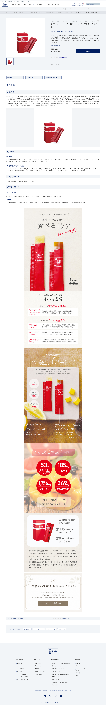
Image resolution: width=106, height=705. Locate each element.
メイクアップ (51, 629)
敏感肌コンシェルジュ (53, 4)
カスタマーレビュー (51, 77)
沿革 (77, 675)
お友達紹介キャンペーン (58, 668)
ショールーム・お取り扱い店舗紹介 (61, 674)
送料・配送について (57, 671)
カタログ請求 (55, 685)
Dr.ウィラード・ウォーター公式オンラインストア (16, 12)
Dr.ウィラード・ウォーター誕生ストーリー (83, 669)
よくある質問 (55, 679)
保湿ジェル (31, 9)
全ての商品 (90, 9)
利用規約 (45, 690)
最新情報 (37, 668)
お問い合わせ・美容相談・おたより (61, 682)
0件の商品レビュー (63, 57)
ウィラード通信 (38, 674)
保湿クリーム (40, 9)
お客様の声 (29, 77)
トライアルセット (17, 9)
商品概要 (9, 77)
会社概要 (78, 673)
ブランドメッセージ (40, 666)
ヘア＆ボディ (70, 9)
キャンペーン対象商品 (22, 677)
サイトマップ (72, 690)
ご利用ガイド (55, 677)
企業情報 (78, 663)
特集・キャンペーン (17, 4)
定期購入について (56, 666)
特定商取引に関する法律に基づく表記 (58, 690)
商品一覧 (19, 663)
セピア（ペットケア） (80, 9)
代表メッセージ (80, 666)
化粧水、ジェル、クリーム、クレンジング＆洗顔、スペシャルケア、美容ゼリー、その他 (49, 12)
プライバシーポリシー (36, 690)
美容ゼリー (73, 12)
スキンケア (26, 629)
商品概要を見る (54, 45)
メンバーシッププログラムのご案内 (61, 663)
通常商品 (88, 51)
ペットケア (61, 629)
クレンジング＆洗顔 (59, 9)
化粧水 (25, 9)
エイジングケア (49, 9)
